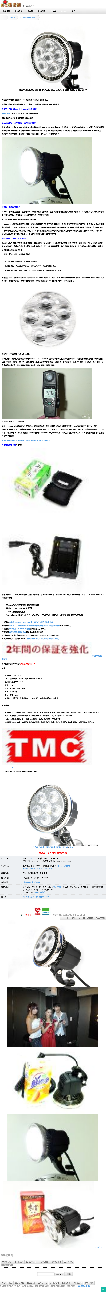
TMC (31, 859)
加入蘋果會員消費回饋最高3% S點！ (37, 869)
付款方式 (89, 918)
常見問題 (89, 1283)
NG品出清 (57, 1262)
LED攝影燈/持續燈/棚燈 (28, 17)
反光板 (65, 847)
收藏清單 (32, 1283)
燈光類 (12, 17)
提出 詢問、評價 (42, 897)
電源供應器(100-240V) (17, 632)
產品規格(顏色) (40, 892)
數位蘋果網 (7, 1283)
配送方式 (101, 918)
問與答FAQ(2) (28, 897)
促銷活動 (7, 1262)
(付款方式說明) (64, 866)
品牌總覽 (45, 1262)
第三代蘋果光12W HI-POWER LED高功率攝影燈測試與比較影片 (26, 440)
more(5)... (99, 1247)
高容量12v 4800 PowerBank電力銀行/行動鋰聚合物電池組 (31, 622)
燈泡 (71, 847)
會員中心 (43, 1283)
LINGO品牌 (31, 1262)
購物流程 (20, 1283)
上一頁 (66, 918)
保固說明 (55, 1283)
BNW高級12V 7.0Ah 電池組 (19, 629)
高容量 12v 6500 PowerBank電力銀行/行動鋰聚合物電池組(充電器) (34, 626)
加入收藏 (76, 918)
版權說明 (78, 1283)
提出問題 (57, 887)
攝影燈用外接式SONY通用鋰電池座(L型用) (43, 639)
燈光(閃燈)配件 (38, 847)
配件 (3, 17)
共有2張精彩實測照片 (32, 882)
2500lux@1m (7, 113)
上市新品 (19, 1262)
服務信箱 (83, 1286)
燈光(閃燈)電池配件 (53, 847)
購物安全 (66, 1283)
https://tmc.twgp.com (9, 767)
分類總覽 (69, 1262)
